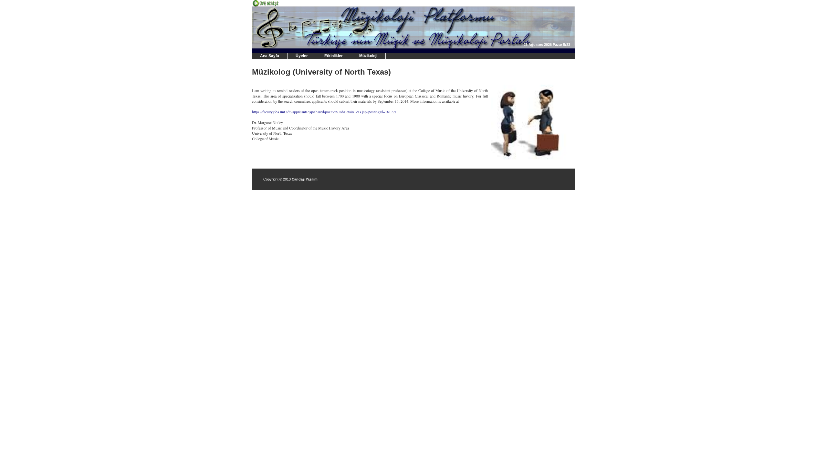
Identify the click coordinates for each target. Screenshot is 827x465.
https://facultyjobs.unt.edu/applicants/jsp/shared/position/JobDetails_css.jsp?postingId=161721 (324, 111)
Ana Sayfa (269, 56)
